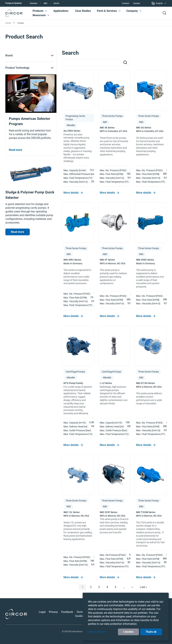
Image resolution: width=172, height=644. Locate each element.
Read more (17, 231)
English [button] (159, 4)
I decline (128, 631)
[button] (46, 11)
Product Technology (17, 67)
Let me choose (96, 631)
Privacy (53, 612)
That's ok (151, 631)
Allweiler (33, 3)
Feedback (67, 612)
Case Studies (83, 10)
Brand (9, 55)
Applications (60, 10)
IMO (45, 3)
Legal (42, 612)
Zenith (56, 3)
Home (8, 23)
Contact (125, 3)
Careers (136, 3)
